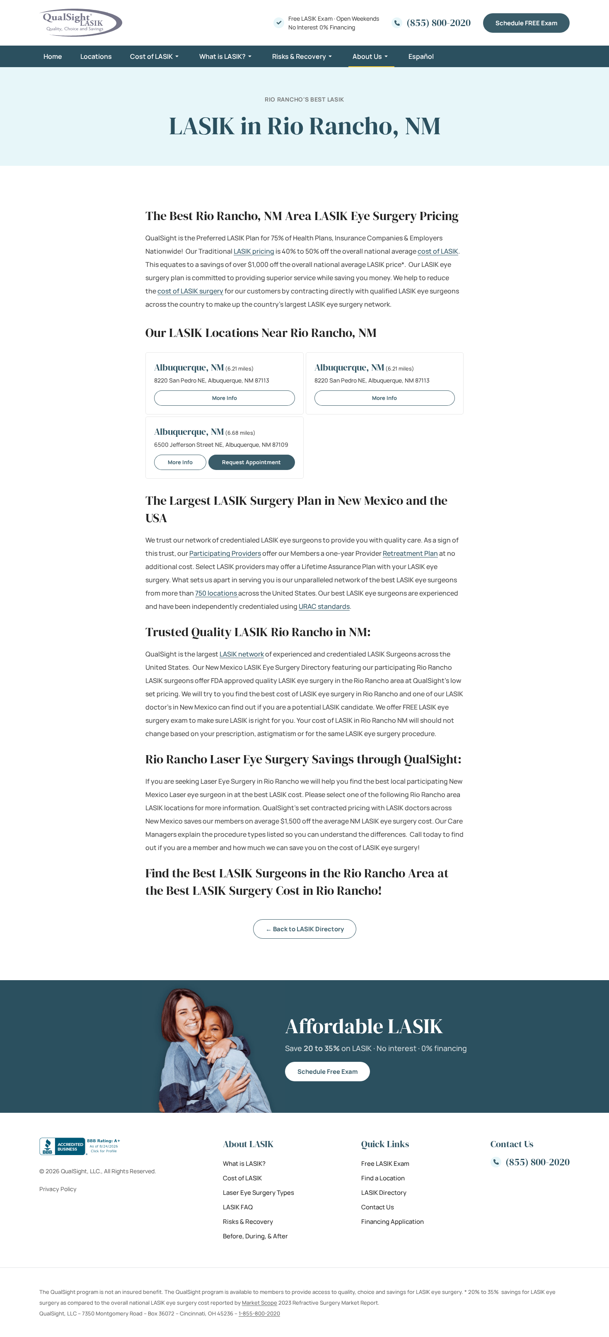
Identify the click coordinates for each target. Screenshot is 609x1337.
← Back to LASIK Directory (305, 929)
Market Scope (259, 1302)
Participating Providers (225, 553)
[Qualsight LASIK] (80, 23)
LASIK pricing (254, 251)
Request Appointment (251, 462)
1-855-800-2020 (259, 1313)
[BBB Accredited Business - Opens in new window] (97, 1146)
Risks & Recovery (299, 56)
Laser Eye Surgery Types (258, 1192)
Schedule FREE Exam (526, 23)
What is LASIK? (222, 56)
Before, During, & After (255, 1235)
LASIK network (242, 654)
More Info (224, 398)
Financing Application (392, 1221)
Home (53, 56)
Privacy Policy (58, 1189)
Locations (96, 56)
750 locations (216, 593)
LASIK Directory (383, 1192)
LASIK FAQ (238, 1206)
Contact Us (377, 1206)
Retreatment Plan (410, 553)
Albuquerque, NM (189, 367)
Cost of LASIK (151, 56)
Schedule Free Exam (327, 1071)
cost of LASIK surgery (190, 290)
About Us (367, 56)
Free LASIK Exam (385, 1163)
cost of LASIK (438, 251)
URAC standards (324, 606)
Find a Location (383, 1177)
